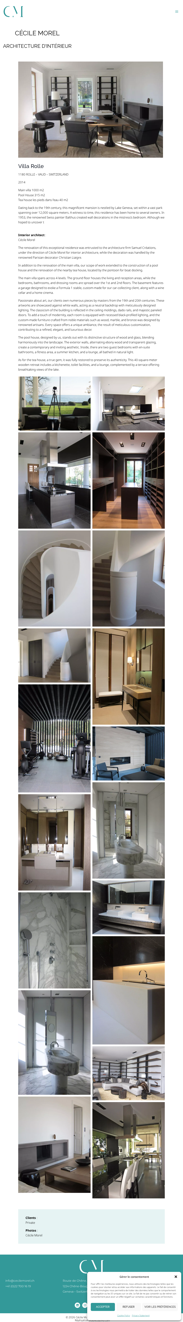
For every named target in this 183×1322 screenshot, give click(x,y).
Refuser (129, 1306)
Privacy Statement (141, 1315)
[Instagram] (85, 1305)
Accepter (103, 1306)
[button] (176, 1276)
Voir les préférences (160, 1306)
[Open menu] (176, 11)
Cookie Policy (123, 1315)
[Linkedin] (77, 1305)
